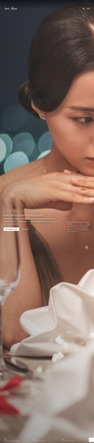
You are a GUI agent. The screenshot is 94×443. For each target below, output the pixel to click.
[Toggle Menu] (88, 8)
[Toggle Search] (83, 8)
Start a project (24, 229)
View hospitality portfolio (11, 229)
